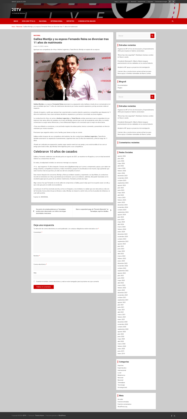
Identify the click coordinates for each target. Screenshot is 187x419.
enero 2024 (121, 232)
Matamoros (121, 375)
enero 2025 (121, 202)
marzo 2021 (121, 314)
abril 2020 (121, 341)
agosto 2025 (122, 185)
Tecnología (121, 385)
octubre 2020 (122, 327)
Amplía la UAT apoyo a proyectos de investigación (134, 67)
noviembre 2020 (123, 324)
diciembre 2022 (122, 263)
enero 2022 (121, 290)
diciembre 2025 (122, 175)
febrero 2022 (122, 288)
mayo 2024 (121, 222)
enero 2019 (121, 353)
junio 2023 (121, 249)
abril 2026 (121, 166)
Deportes (150, 1)
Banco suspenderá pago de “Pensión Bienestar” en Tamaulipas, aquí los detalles (92, 210)
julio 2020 (121, 334)
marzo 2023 (121, 256)
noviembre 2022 (123, 266)
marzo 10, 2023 (38, 46)
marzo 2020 (121, 344)
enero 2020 (121, 349)
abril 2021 (121, 312)
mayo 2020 (121, 339)
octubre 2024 (122, 210)
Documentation (122, 85)
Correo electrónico (40, 264)
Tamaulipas (121, 382)
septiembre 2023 (123, 241)
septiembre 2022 (123, 271)
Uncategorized (122, 387)
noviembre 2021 (123, 295)
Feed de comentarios (124, 404)
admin (46, 46)
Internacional (141, 1)
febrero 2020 (122, 346)
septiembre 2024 (123, 212)
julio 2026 (121, 158)
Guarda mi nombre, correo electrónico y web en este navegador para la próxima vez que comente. (67, 281)
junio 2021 (121, 307)
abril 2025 (121, 195)
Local (119, 373)
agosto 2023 (122, 244)
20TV (16, 9)
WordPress (62, 415)
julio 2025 (121, 188)
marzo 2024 (121, 227)
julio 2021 (121, 305)
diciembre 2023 (122, 234)
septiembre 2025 (123, 183)
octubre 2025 (122, 180)
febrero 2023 (122, 258)
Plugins (120, 88)
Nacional (133, 1)
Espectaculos (122, 368)
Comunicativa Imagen (161, 1)
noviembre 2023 (123, 236)
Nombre (37, 256)
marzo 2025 (121, 197)
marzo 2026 (121, 168)
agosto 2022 (122, 273)
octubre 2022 (122, 268)
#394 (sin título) (124, 1)
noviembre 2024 (123, 207)
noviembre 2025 (123, 178)
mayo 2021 (121, 310)
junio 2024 (121, 219)
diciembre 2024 (122, 205)
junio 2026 (121, 161)
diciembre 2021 (122, 293)
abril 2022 (121, 283)
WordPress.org (122, 406)
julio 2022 (121, 275)
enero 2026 (121, 173)
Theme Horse (39, 415)
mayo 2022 (121, 280)
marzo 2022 (121, 285)
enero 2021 (121, 319)
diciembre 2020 (122, 322)
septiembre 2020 (123, 329)
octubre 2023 (122, 239)
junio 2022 (121, 278)
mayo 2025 (121, 193)
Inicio (116, 1)
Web (35, 273)
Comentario (38, 232)
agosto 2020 (122, 332)
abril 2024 (121, 224)
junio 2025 (121, 190)
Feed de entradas (123, 402)
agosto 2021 (122, 302)
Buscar (152, 36)
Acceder (120, 399)
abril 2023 (121, 254)
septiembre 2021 (123, 300)
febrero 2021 (122, 317)
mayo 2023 (121, 251)
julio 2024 (121, 217)
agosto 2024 (122, 214)
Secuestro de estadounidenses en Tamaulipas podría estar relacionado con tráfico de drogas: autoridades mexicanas (51, 211)
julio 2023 (121, 246)
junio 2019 (121, 351)
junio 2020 (121, 336)
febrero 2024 (122, 229)
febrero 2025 (122, 200)
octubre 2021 (122, 297)
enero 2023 (121, 261)
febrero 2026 (122, 171)
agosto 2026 (122, 156)
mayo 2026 (121, 163)
